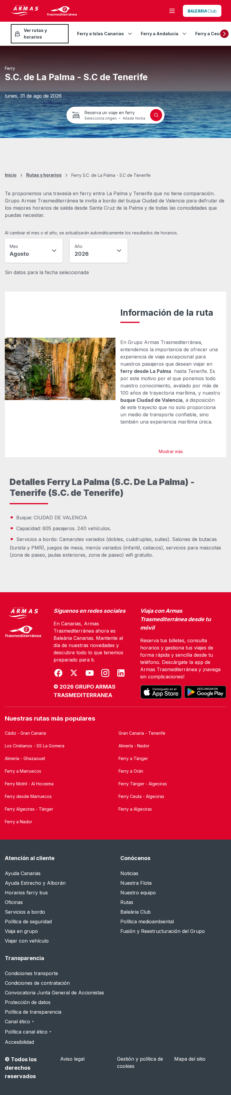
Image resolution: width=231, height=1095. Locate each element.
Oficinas (14, 902)
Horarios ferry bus (26, 893)
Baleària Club (135, 912)
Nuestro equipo (138, 893)
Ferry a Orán (131, 771)
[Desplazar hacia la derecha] (224, 34)
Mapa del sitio (189, 1059)
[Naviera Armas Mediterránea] (23, 653)
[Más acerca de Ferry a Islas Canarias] (130, 33)
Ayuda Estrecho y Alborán (35, 883)
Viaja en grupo (21, 931)
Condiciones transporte (31, 973)
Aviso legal (72, 1059)
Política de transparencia (33, 1012)
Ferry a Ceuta (209, 33)
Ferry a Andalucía (159, 33)
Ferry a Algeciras (135, 809)
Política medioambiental (147, 921)
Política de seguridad (28, 921)
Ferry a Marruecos (23, 771)
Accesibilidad (19, 1042)
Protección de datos (28, 1002)
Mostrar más (171, 451)
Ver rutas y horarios (35, 33)
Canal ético (19, 1021)
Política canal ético (28, 1032)
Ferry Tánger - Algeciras (143, 783)
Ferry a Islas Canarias (100, 33)
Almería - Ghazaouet (25, 758)
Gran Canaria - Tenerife (142, 733)
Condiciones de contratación (37, 983)
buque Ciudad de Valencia (151, 400)
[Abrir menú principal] (172, 11)
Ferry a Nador (18, 821)
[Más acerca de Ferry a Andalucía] (184, 33)
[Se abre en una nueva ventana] (202, 11)
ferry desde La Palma (145, 371)
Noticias (129, 873)
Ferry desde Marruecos (28, 796)
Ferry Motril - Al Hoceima (29, 783)
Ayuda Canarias (23, 873)
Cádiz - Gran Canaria (25, 733)
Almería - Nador (134, 745)
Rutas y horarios (44, 174)
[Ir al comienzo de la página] (219, 1075)
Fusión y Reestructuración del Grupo (162, 931)
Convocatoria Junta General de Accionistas (54, 993)
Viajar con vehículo (27, 941)
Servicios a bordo (25, 912)
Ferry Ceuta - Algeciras (141, 796)
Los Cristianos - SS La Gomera (34, 745)
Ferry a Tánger (133, 758)
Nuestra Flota (136, 883)
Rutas (126, 902)
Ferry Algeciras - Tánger (29, 809)
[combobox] (34, 251)
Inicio (11, 174)
